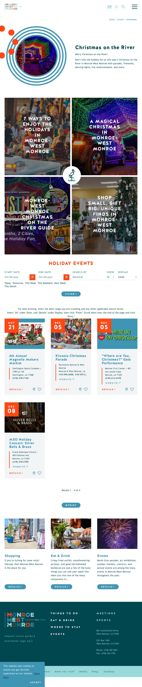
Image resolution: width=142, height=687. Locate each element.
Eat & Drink (63, 620)
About (46, 671)
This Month (10, 286)
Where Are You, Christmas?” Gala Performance (116, 359)
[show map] (34, 389)
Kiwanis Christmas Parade (71, 358)
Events (58, 634)
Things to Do (64, 613)
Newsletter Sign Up (18, 641)
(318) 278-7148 (20, 378)
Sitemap (109, 671)
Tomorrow (18, 283)
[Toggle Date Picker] (32, 277)
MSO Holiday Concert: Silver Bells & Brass (21, 443)
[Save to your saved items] (39, 389)
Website (65, 379)
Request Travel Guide (19, 636)
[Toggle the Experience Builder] (109, 7)
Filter (70, 294)
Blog (95, 671)
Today (8, 283)
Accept (35, 682)
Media (83, 671)
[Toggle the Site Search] (123, 7)
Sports (103, 620)
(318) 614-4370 (113, 378)
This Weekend (45, 283)
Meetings (106, 613)
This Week (30, 283)
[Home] (13, 7)
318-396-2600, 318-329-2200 (74, 375)
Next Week (60, 283)
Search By (80, 272)
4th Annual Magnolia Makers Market (24, 359)
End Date (45, 272)
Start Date (12, 272)
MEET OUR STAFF (65, 671)
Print (72, 505)
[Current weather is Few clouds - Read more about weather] (116, 7)
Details (15, 389)
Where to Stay (66, 627)
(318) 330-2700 (20, 462)
